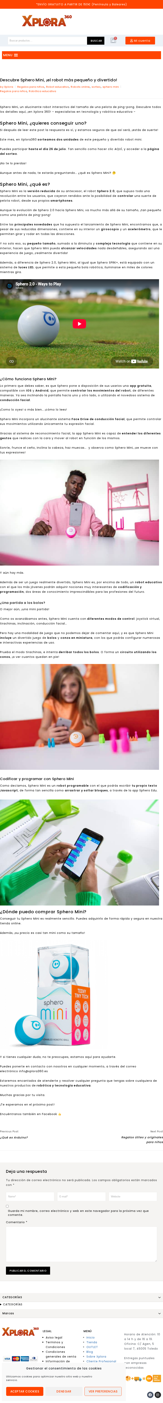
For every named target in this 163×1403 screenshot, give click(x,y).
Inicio (90, 1337)
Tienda (91, 1342)
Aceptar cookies (24, 1391)
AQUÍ (118, 149)
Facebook (49, 1114)
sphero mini (111, 87)
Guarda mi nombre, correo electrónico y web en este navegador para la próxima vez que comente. (78, 1213)
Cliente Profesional (101, 1361)
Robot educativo (57, 87)
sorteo (96, 87)
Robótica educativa (42, 91)
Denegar (63, 1391)
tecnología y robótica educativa (107, 112)
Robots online (80, 87)
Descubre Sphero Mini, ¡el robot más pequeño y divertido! (58, 80)
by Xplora (6, 87)
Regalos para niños (30, 87)
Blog (89, 1352)
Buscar (96, 41)
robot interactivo (56, 107)
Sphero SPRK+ (107, 263)
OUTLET (92, 1347)
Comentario (16, 1222)
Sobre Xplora (96, 1357)
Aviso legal (54, 1337)
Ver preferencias (103, 1391)
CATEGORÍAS (12, 1304)
